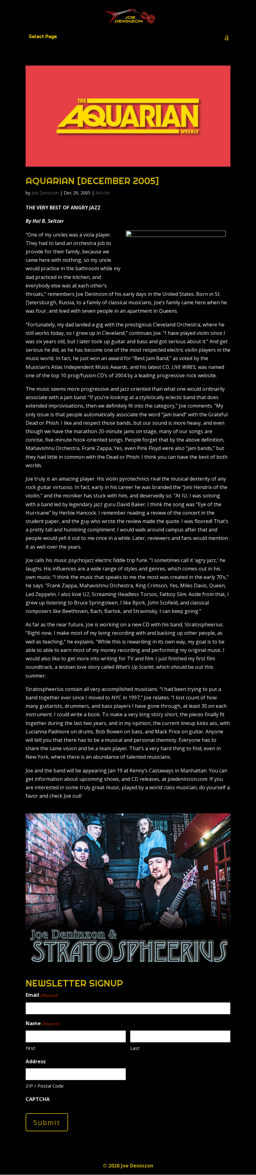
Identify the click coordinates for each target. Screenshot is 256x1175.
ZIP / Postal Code (45, 1086)
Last (135, 1048)
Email (42, 994)
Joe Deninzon (45, 193)
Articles (103, 193)
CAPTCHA (38, 1099)
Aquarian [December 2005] (92, 181)
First (30, 1048)
